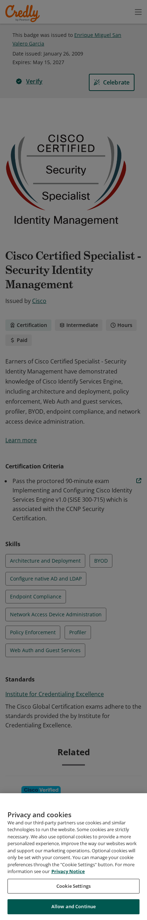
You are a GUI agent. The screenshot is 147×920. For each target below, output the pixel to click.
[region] (73, 856)
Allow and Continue (73, 906)
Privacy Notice (68, 871)
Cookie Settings (73, 886)
